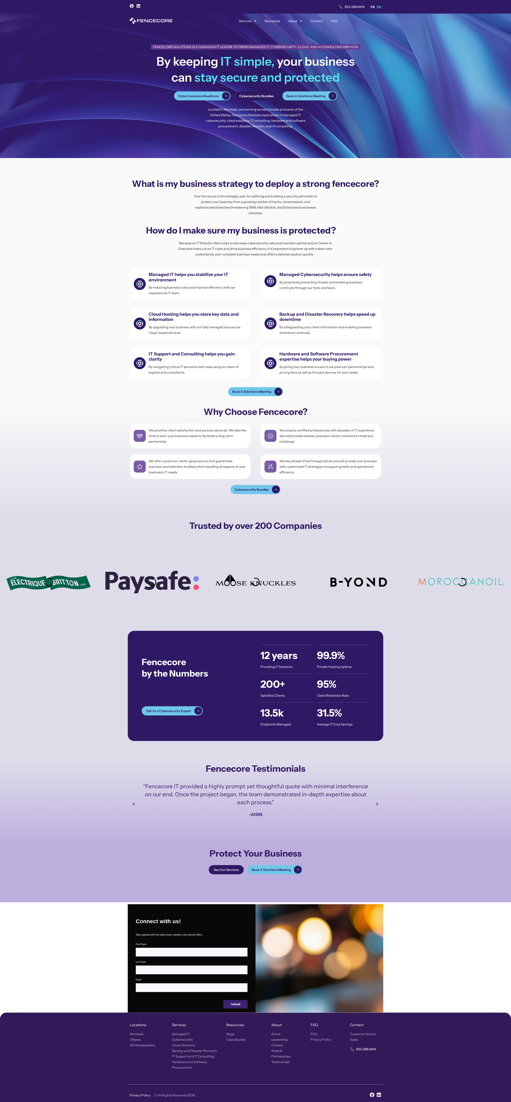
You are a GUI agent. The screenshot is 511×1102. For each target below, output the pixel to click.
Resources (272, 21)
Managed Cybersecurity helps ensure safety (325, 274)
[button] (134, 804)
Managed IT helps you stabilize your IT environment (188, 277)
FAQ (334, 21)
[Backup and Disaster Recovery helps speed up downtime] (270, 323)
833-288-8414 (355, 7)
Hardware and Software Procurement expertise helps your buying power (318, 356)
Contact (317, 21)
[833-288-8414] (341, 7)
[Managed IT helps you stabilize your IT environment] (140, 284)
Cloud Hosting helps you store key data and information (194, 317)
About (292, 21)
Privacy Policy (140, 1095)
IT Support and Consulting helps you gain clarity (192, 356)
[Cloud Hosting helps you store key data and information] (140, 323)
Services (245, 21)
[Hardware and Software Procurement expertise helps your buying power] (270, 363)
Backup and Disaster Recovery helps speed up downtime (327, 317)
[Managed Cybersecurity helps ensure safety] (270, 281)
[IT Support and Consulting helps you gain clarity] (140, 363)
